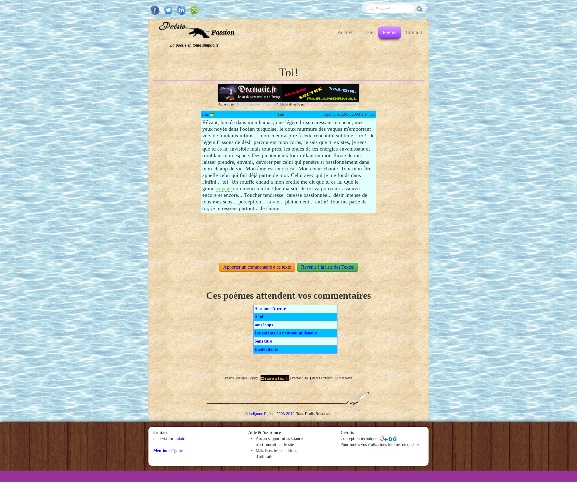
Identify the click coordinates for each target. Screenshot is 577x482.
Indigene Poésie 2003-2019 (272, 414)
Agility (254, 378)
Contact (414, 32)
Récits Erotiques (322, 378)
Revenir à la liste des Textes (327, 267)
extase (288, 169)
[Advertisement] (288, 232)
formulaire (177, 438)
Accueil (345, 32)
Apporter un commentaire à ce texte (257, 267)
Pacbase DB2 (300, 378)
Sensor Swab (343, 378)
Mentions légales (168, 450)
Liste (368, 32)
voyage (224, 188)
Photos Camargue (236, 378)
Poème (390, 32)
